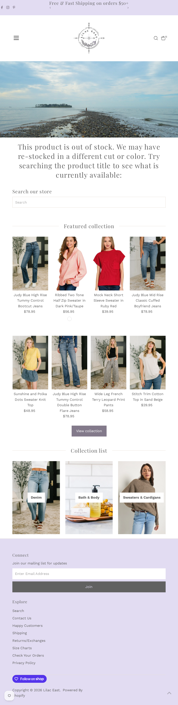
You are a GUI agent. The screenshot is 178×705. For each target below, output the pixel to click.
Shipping (19, 633)
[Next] (128, 8)
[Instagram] (7, 7)
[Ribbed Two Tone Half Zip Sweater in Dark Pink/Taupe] (69, 263)
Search (18, 611)
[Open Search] (156, 38)
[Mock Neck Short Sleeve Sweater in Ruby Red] (108, 263)
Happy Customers (27, 625)
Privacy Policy (23, 663)
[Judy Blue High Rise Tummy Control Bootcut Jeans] (30, 263)
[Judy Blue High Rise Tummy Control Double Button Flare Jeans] (69, 362)
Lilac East (51, 690)
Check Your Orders (28, 655)
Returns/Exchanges (28, 641)
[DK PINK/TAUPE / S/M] (69, 319)
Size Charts (22, 648)
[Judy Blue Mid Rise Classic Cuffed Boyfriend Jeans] (147, 263)
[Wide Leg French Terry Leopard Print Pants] (108, 362)
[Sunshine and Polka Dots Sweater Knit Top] (30, 362)
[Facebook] (2, 7)
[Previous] (50, 8)
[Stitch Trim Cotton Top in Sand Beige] (147, 362)
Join (88, 587)
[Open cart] (163, 38)
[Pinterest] (14, 7)
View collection (89, 431)
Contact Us (21, 618)
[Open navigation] (16, 38)
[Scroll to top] (169, 693)
